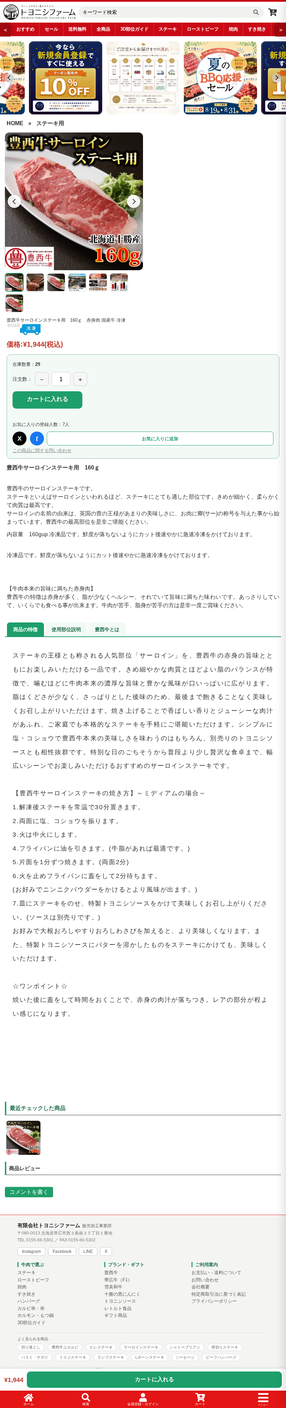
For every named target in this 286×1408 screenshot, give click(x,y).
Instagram (31, 1251)
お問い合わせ (205, 1280)
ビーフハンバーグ (221, 1357)
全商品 (103, 29)
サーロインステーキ (141, 1347)
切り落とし (30, 1347)
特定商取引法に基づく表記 (218, 1294)
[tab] (138, 109)
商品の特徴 (25, 629)
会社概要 (200, 1287)
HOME (15, 123)
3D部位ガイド (134, 29)
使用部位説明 (66, 629)
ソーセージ (185, 1357)
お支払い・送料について (216, 1272)
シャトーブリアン (185, 1347)
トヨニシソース (120, 1301)
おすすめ (25, 29)
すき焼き (257, 29)
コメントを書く (28, 1192)
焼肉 (233, 29)
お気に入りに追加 (160, 438)
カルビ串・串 (31, 1308)
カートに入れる (47, 399)
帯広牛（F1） (118, 1280)
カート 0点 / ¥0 (272, 12)
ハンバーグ (28, 1301)
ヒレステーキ (101, 1347)
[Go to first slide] (276, 78)
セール (51, 29)
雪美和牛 (113, 1287)
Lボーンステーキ (149, 1357)
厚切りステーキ (224, 1347)
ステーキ (168, 29)
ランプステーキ (110, 1357)
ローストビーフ (203, 29)
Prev (14, 201)
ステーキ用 (50, 123)
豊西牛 (111, 1272)
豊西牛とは (107, 629)
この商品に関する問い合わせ (42, 450)
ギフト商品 (115, 1315)
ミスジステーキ (72, 1357)
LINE (88, 1251)
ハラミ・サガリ (34, 1357)
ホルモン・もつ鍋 (35, 1315)
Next (133, 201)
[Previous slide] (9, 78)
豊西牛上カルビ (65, 1347)
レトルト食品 (117, 1308)
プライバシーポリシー (214, 1301)
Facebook (62, 1251)
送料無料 (77, 29)
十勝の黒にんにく (122, 1294)
